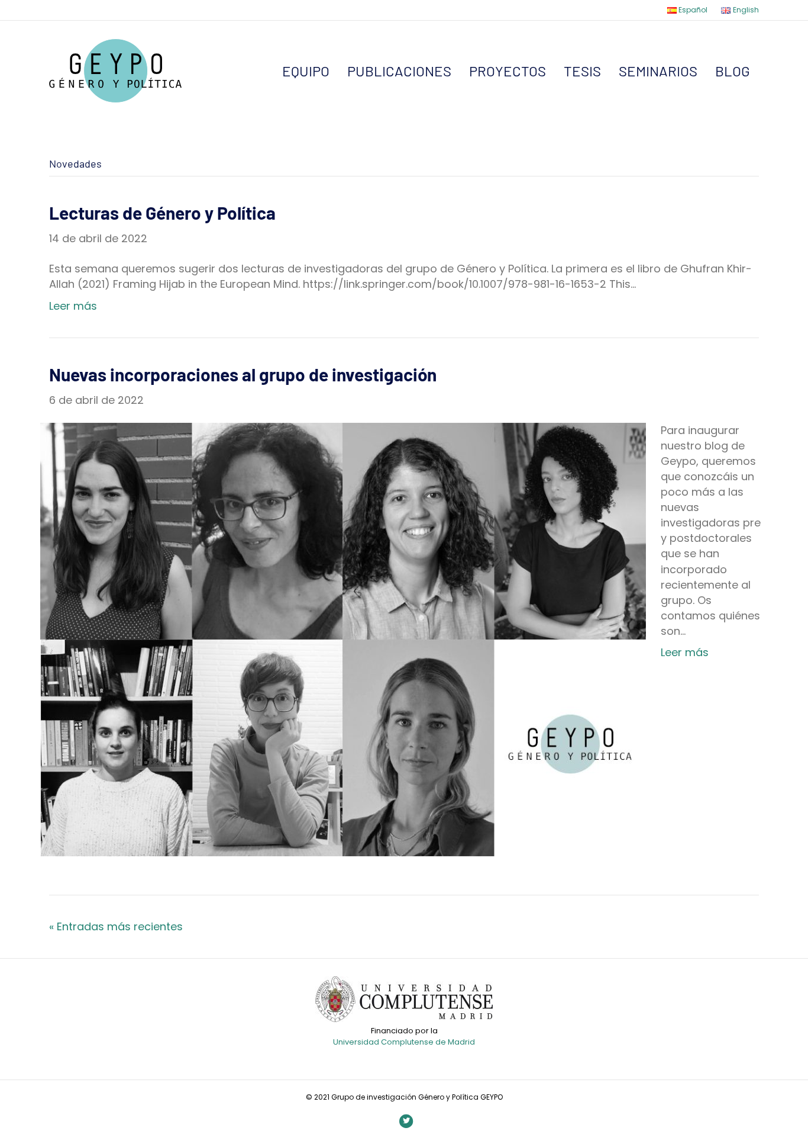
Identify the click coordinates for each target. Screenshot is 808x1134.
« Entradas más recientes (116, 926)
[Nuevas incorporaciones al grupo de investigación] (343, 638)
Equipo (305, 70)
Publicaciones (399, 70)
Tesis (582, 70)
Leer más (73, 305)
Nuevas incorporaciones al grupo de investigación (243, 374)
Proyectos (507, 70)
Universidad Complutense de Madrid (404, 1042)
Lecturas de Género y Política (162, 212)
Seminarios (658, 70)
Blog (732, 70)
